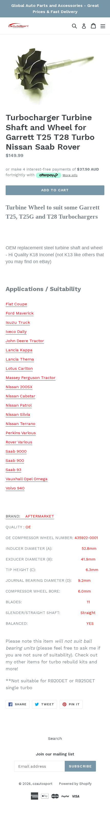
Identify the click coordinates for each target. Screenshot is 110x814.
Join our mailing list (55, 754)
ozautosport (42, 784)
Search (55, 738)
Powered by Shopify (75, 784)
